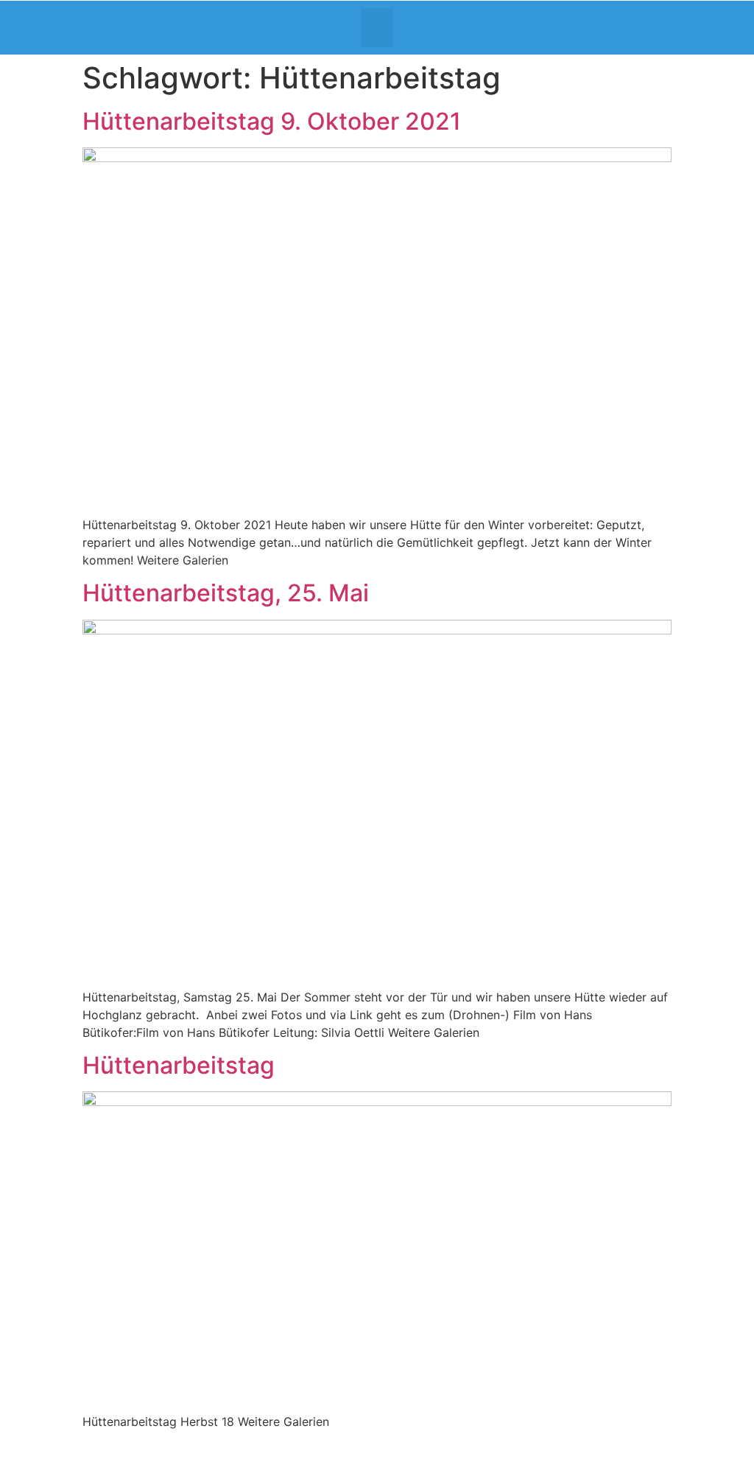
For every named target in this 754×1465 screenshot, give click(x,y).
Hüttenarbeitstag (178, 1065)
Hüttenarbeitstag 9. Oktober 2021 (271, 121)
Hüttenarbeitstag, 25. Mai (225, 592)
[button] (377, 27)
